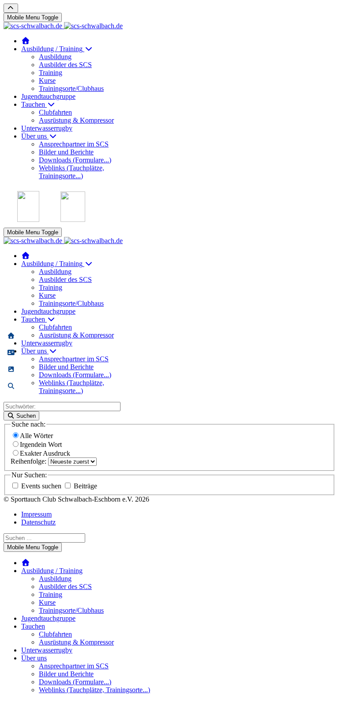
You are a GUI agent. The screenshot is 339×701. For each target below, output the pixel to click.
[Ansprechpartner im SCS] (11, 353)
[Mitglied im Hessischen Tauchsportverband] (28, 219)
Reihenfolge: (29, 461)
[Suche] (11, 386)
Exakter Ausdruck (45, 453)
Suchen (25, 415)
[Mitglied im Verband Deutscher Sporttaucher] (72, 219)
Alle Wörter (36, 435)
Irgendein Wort (41, 444)
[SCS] (11, 336)
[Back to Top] (11, 8)
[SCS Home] (25, 41)
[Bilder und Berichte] (11, 369)
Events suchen (41, 486)
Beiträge (84, 486)
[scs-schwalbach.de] (63, 26)
